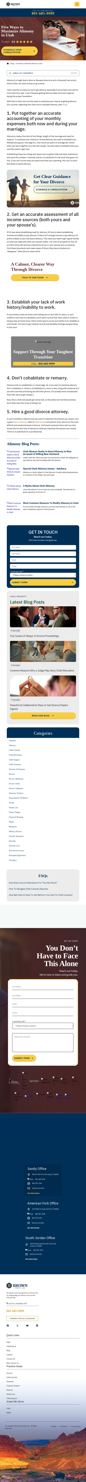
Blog (12, 63)
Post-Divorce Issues (16, 850)
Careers (10, 1355)
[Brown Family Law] (13, 4)
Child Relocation (15, 755)
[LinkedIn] (37, 1325)
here (64, 104)
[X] (17, 1325)
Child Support (14, 760)
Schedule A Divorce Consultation (22, 1318)
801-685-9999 (43, 13)
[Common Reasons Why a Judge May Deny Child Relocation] (43, 651)
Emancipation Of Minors (18, 798)
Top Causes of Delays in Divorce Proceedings (34, 636)
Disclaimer (63, 1426)
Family (11, 803)
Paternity (12, 841)
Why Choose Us (13, 1363)
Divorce (12, 774)
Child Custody (14, 750)
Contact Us (11, 1359)
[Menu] (76, 4)
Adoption (12, 740)
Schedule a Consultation (51, 189)
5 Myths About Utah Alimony (39, 485)
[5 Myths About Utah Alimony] (14, 492)
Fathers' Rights (14, 812)
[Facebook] (8, 1325)
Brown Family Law (24, 1426)
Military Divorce (15, 831)
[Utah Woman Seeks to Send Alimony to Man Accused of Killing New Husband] (14, 457)
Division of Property (17, 769)
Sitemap (53, 1426)
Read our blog (41, 715)
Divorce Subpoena (16, 788)
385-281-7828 (40, 1214)
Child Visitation (15, 764)
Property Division (13, 1386)
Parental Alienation (16, 836)
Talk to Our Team (33, 277)
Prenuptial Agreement (17, 855)
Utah (8, 1408)
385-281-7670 (38, 1250)
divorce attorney (20, 422)
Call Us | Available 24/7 (17, 1303)
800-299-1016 (37, 1183)
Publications (11, 1346)
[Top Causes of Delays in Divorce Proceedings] (43, 616)
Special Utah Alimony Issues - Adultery (44, 468)
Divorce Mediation (16, 779)
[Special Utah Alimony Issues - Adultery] (14, 474)
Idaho (9, 1413)
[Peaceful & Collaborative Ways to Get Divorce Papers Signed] (43, 686)
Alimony (12, 745)
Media (11, 822)
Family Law (13, 807)
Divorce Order (14, 784)
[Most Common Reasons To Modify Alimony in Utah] (14, 509)
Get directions (33, 1193)
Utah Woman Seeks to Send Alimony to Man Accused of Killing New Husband (47, 452)
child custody (40, 422)
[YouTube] (27, 1325)
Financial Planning (16, 817)
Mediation (13, 827)
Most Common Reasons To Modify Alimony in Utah (51, 502)
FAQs (8, 1342)
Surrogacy (13, 860)
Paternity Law (14, 846)
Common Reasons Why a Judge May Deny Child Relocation (42, 670)
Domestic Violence (16, 793)
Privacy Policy (75, 1426)
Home (8, 63)
